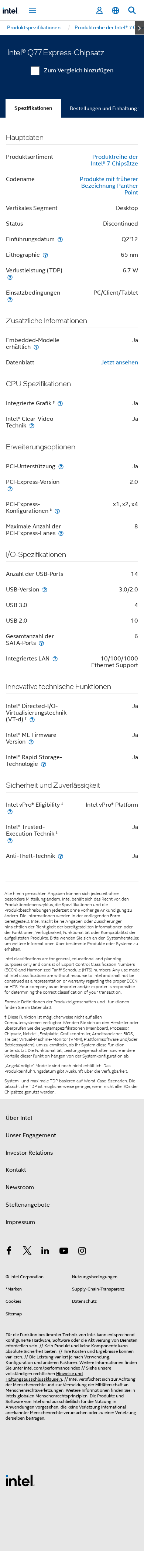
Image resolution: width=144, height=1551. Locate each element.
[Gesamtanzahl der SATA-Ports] (41, 643)
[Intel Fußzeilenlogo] (20, 1480)
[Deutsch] (115, 10)
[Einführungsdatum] (60, 239)
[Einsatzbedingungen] (10, 299)
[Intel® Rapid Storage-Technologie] (44, 764)
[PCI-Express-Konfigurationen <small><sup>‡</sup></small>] (57, 511)
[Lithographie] (45, 255)
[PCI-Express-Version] (10, 488)
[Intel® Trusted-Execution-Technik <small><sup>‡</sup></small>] (10, 840)
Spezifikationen (33, 108)
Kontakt (16, 1170)
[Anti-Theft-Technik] (60, 856)
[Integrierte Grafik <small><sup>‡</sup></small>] (60, 403)
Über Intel (19, 1118)
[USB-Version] (45, 589)
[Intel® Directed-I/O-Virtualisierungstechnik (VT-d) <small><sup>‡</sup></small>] (32, 719)
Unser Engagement (31, 1135)
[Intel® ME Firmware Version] (31, 741)
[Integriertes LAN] (55, 658)
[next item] (139, 28)
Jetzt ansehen (119, 362)
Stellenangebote (28, 1205)
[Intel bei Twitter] (27, 1252)
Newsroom (20, 1187)
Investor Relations (29, 1153)
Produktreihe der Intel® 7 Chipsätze (114, 160)
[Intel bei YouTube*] (64, 1252)
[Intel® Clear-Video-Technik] (32, 425)
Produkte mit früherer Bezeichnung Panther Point (109, 186)
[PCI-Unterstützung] (61, 466)
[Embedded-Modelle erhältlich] (36, 347)
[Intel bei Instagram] (82, 1252)
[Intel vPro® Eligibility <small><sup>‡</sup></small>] (10, 811)
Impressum (20, 1222)
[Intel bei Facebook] (9, 1252)
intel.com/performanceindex (52, 1368)
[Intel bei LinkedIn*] (45, 1252)
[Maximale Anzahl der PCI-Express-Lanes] (61, 533)
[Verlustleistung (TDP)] (10, 277)
